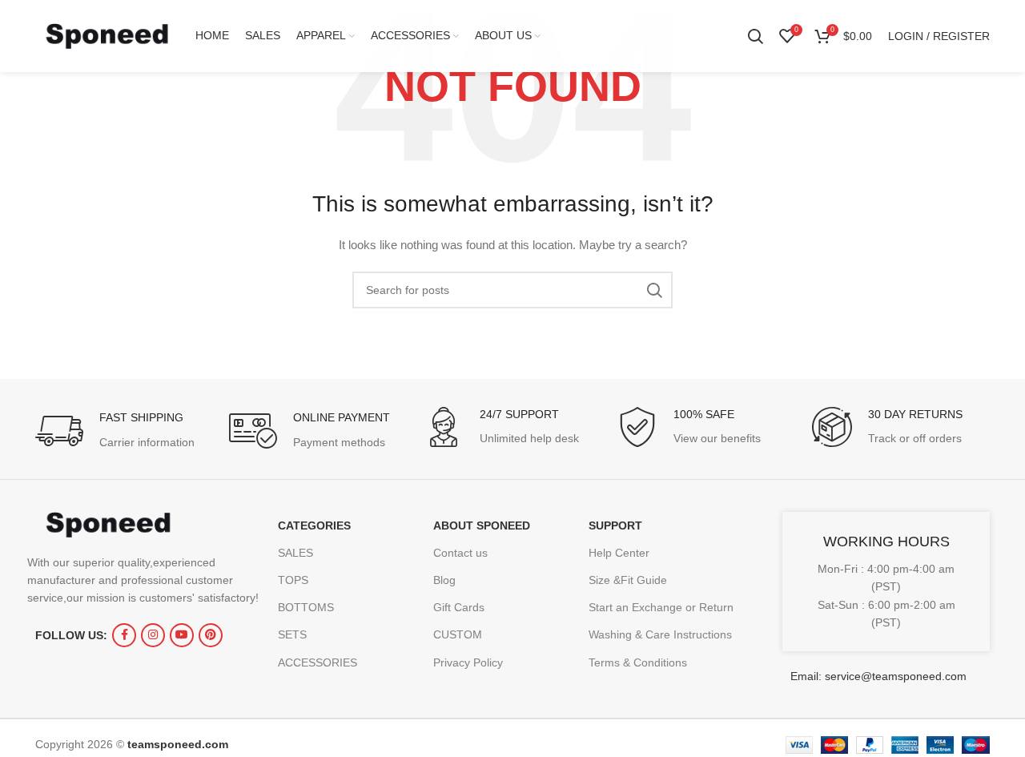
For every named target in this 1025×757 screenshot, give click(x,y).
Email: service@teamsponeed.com (878, 676)
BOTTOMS (306, 607)
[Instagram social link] (153, 635)
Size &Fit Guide (628, 580)
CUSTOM (457, 634)
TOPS (293, 580)
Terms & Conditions (638, 662)
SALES (295, 552)
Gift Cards (458, 607)
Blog (444, 580)
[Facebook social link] (124, 635)
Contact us (460, 552)
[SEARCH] (654, 290)
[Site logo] (107, 35)
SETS (292, 634)
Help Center (619, 552)
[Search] (755, 36)
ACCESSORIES (317, 662)
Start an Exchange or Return (661, 607)
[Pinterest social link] (211, 635)
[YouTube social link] (182, 635)
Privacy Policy (468, 662)
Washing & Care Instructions (660, 634)
